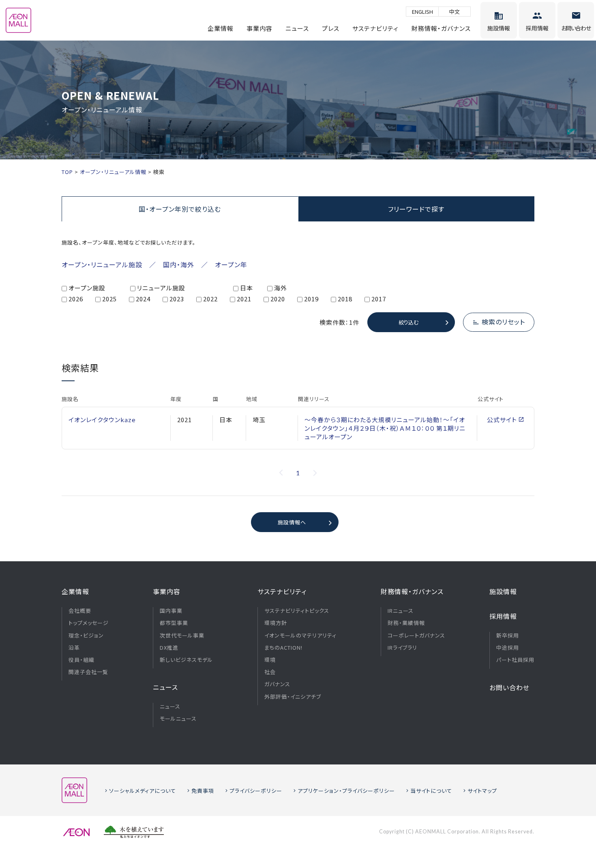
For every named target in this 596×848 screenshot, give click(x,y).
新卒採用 (507, 635)
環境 (270, 659)
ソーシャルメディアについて (142, 790)
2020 (277, 298)
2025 (109, 298)
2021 (244, 298)
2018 (345, 298)
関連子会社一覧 (88, 672)
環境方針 (275, 623)
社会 (270, 672)
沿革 (74, 647)
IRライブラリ (402, 647)
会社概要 (80, 610)
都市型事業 (174, 623)
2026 (76, 298)
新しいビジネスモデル (186, 659)
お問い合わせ (509, 687)
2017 (378, 298)
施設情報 (503, 591)
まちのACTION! (283, 647)
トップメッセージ (89, 623)
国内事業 (171, 610)
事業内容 (259, 28)
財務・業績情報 (406, 623)
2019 (311, 298)
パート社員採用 (515, 659)
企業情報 (221, 28)
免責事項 (202, 790)
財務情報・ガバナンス (441, 28)
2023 (176, 298)
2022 (210, 298)
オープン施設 (87, 287)
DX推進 (169, 647)
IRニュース (401, 610)
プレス (330, 28)
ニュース (297, 28)
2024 (143, 298)
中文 (454, 11)
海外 (280, 287)
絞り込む (408, 322)
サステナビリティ (375, 28)
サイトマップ (482, 790)
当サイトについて (431, 790)
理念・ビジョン (86, 635)
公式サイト (502, 419)
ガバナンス (277, 684)
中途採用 (507, 647)
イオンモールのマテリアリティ (300, 635)
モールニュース (178, 718)
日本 (246, 287)
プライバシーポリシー (255, 790)
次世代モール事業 (182, 635)
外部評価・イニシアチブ (292, 696)
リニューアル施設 (161, 287)
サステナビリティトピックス (296, 610)
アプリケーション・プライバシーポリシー (346, 790)
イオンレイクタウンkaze (102, 419)
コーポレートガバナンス (416, 635)
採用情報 (503, 616)
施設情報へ (292, 522)
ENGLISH (422, 11)
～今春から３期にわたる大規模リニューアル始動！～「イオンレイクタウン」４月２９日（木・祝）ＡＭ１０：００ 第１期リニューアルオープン (384, 428)
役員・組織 (81, 659)
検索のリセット (503, 321)
